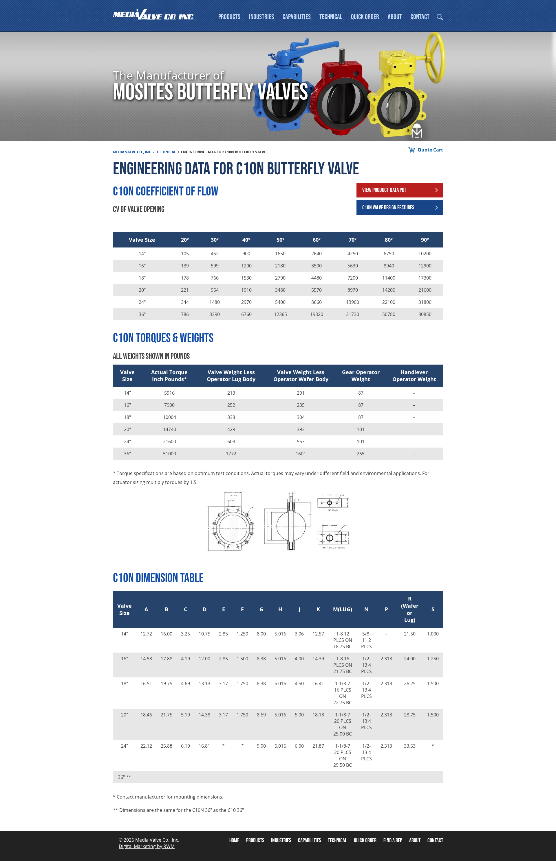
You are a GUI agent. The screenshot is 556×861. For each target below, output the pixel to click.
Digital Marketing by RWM (147, 846)
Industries (261, 17)
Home (234, 840)
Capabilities (297, 17)
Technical (330, 17)
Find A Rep (392, 840)
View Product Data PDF (384, 190)
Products (229, 17)
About (395, 17)
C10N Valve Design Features (388, 207)
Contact (420, 17)
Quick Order (365, 17)
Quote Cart (430, 150)
